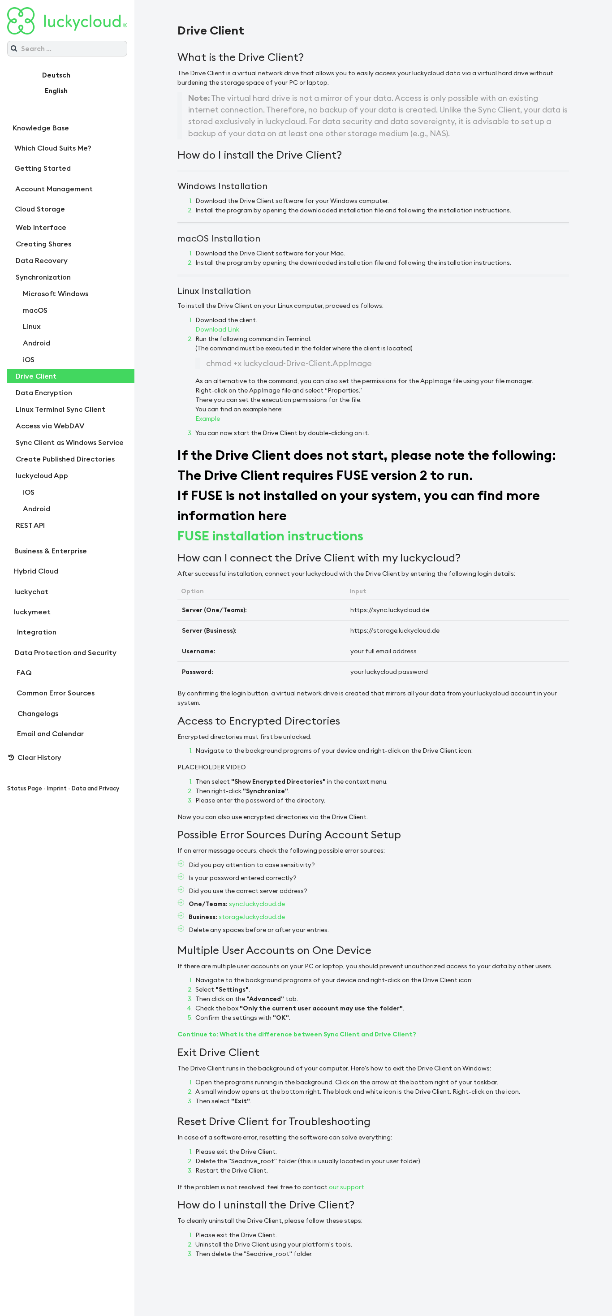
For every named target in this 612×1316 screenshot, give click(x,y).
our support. (347, 1187)
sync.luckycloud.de (257, 904)
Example (207, 418)
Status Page (24, 788)
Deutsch (56, 75)
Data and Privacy (95, 788)
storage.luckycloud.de (252, 917)
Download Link (217, 329)
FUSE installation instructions (270, 535)
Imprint (57, 788)
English (56, 90)
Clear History (38, 757)
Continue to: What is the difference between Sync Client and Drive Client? (296, 1034)
